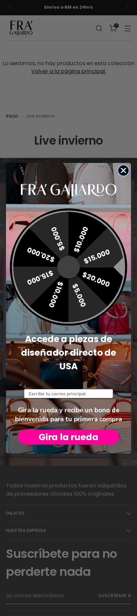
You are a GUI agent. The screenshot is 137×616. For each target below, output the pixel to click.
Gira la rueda (68, 436)
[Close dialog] (123, 170)
